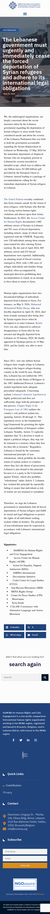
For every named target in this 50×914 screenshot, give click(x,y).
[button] (25, 14)
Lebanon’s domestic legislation (28, 394)
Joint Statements (9, 30)
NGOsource (40, 894)
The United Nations (14, 199)
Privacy (7, 792)
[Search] (45, 677)
